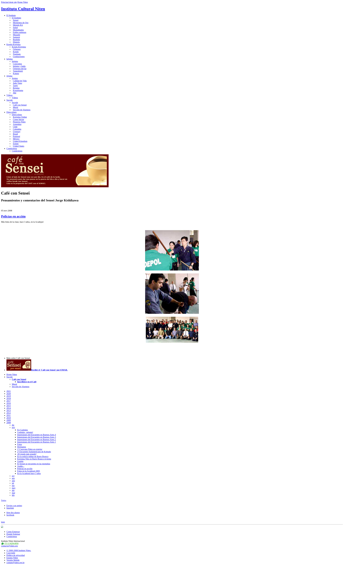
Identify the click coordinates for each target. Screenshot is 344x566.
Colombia (17, 129)
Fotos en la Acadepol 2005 (28, 471)
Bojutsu (16, 88)
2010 (8, 418)
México (16, 139)
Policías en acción (13, 216)
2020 (8, 393)
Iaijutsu (9, 59)
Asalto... (20, 466)
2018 (8, 398)
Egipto (16, 144)
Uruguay (16, 131)
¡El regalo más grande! (26, 454)
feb (13, 495)
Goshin (20, 461)
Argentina (17, 124)
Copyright (10, 553)
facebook (10, 515)
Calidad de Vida (20, 81)
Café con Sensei (20, 105)
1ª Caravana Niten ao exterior (29, 449)
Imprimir (10, 508)
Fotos (19, 444)
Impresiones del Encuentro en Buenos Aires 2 (36, 439)
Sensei (15, 20)
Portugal (16, 136)
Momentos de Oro (20, 23)
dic (13, 425)
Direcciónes (11, 112)
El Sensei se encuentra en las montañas (33, 464)
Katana (16, 73)
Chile (15, 127)
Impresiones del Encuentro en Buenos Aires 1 (36, 442)
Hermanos (21, 447)
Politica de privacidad (15, 555)
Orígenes (17, 49)
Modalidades (18, 30)
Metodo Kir (18, 25)
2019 (8, 396)
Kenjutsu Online (20, 117)
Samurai (16, 37)
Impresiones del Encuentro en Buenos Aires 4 (36, 435)
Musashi (16, 35)
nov (13, 427)
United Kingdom (20, 141)
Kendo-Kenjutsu (13, 44)
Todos (3, 500)
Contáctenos (11, 148)
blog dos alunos (13, 512)
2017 (8, 401)
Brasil (15, 134)
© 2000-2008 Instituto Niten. (18, 550)
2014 (8, 408)
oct (13, 476)
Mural (15, 107)
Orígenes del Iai (19, 68)
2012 (8, 413)
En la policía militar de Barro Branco (32, 456)
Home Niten (22, 2)
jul (13, 483)
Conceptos (17, 64)
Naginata (17, 54)
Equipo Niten (12, 558)
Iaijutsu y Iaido (19, 66)
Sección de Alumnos (21, 110)
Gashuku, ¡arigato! (25, 432)
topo (3, 522)
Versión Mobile (12, 560)
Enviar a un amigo (14, 505)
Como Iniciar (18, 119)
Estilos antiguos (19, 32)
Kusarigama (18, 90)
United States (18, 146)
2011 (8, 415)
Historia (16, 42)
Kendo (16, 52)
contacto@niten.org (9, 546)
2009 (8, 420)
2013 (8, 410)
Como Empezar (13, 532)
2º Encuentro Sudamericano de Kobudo (34, 452)
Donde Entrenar (13, 534)
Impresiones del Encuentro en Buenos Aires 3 (36, 437)
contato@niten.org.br (15, 562)
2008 (8, 422)
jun (13, 485)
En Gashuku (22, 430)
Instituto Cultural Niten (23, 8)
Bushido (16, 39)
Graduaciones (19, 56)
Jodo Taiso (17, 83)
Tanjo (15, 85)
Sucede (9, 100)
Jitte (14, 93)
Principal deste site (9, 2)
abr (13, 490)
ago (13, 481)
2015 (8, 406)
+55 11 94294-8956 (11, 543)
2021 (8, 391)
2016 (8, 403)
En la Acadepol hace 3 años (29, 473)
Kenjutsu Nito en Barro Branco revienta (34, 459)
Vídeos (9, 95)
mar (13, 493)
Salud (15, 27)
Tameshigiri (18, 71)
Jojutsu (9, 76)
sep (13, 478)
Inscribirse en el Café (26, 382)
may (13, 488)
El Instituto (11, 15)
